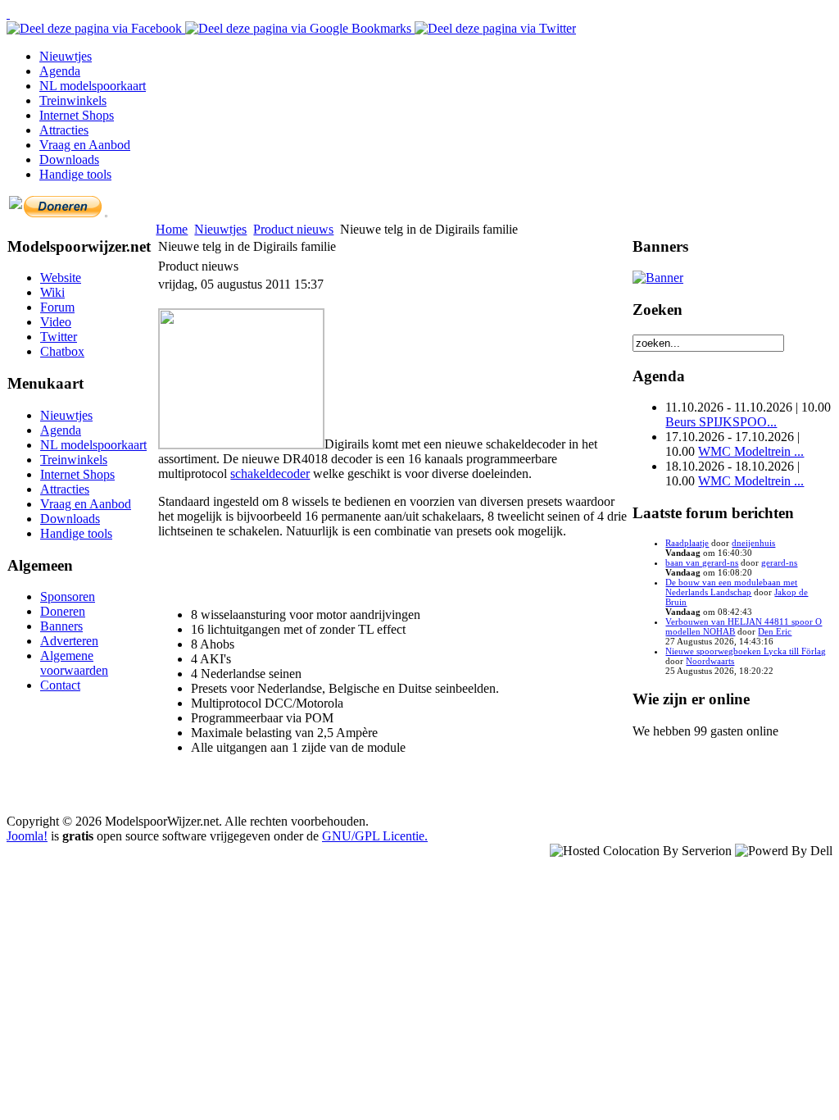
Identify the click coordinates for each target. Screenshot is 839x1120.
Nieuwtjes (220, 229)
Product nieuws (293, 229)
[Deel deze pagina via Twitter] (495, 28)
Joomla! (27, 836)
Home (172, 229)
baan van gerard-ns (701, 562)
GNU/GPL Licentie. (375, 836)
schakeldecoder (270, 473)
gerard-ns (779, 562)
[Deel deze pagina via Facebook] (96, 28)
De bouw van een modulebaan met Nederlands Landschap (731, 587)
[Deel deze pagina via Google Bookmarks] (300, 28)
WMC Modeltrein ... (751, 451)
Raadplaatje (687, 543)
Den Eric (774, 631)
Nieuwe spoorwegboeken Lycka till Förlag (745, 651)
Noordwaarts (710, 661)
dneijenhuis (753, 543)
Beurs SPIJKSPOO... (721, 422)
